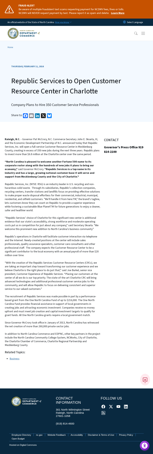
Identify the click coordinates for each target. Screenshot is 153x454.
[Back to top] (145, 379)
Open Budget (18, 438)
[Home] (23, 30)
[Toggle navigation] (146, 33)
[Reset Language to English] (124, 22)
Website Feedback (57, 435)
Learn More (117, 13)
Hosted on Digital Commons (23, 445)
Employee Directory (21, 435)
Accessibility (77, 435)
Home (10, 47)
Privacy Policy (126, 435)
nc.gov (39, 435)
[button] (133, 33)
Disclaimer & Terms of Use (101, 435)
